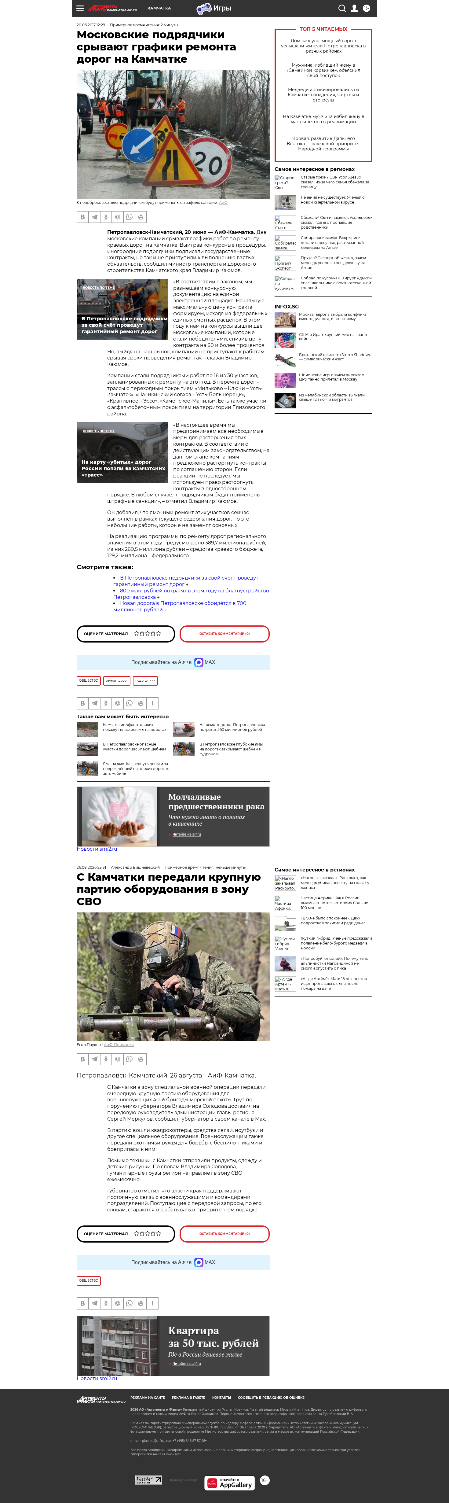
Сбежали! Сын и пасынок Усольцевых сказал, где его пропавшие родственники (336, 222)
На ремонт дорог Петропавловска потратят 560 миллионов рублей (232, 727)
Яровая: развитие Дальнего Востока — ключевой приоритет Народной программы (323, 144)
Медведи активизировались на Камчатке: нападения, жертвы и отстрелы (323, 95)
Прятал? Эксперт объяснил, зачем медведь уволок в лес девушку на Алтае (333, 263)
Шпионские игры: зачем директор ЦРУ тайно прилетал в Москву (331, 377)
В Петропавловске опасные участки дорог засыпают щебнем (134, 746)
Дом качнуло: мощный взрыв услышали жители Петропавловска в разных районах (323, 46)
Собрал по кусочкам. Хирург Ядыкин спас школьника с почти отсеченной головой (336, 283)
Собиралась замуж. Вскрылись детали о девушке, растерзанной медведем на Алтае (332, 242)
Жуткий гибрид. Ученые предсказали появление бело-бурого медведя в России (336, 943)
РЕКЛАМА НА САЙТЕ (147, 1398)
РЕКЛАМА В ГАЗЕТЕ (188, 1398)
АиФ (223, 202)
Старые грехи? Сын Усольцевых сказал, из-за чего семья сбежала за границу (335, 182)
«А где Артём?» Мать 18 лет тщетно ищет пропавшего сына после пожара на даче (334, 983)
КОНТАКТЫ (221, 1398)
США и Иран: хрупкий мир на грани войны (333, 337)
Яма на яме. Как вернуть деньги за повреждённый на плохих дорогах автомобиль (136, 768)
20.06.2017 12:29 (91, 25)
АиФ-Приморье (119, 1044)
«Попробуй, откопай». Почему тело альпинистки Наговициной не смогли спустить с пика (334, 963)
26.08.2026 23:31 (91, 867)
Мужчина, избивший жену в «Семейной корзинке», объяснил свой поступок (323, 70)
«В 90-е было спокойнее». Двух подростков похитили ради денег (333, 920)
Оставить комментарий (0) (224, 634)
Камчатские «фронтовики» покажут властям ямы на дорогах (134, 727)
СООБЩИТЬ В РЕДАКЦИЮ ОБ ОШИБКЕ (271, 1398)
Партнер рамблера (183, 1480)
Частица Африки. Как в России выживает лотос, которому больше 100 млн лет (334, 903)
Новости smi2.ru (97, 849)
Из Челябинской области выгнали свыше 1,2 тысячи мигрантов (332, 397)
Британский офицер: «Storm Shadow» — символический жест (335, 357)
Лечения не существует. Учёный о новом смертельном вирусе (333, 199)
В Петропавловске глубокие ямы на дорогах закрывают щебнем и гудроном (231, 749)
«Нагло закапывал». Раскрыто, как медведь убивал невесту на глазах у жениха (335, 882)
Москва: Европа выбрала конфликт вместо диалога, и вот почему (333, 316)
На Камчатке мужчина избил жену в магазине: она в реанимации (323, 119)
